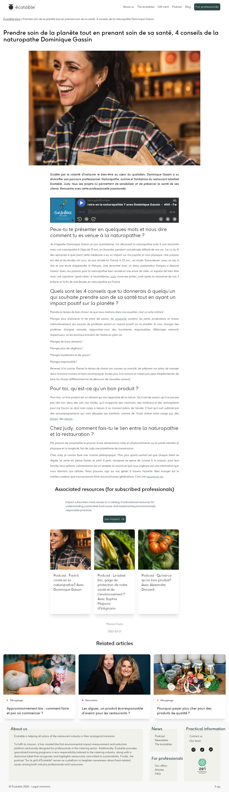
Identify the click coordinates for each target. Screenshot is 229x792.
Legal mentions (41, 786)
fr (216, 786)
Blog (188, 7)
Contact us (195, 736)
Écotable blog (11, 19)
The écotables (163, 744)
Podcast (177, 7)
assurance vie (155, 476)
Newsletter (161, 740)
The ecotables (145, 7)
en (218, 786)
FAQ (157, 774)
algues (68, 418)
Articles (159, 770)
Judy (113, 276)
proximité (120, 318)
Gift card (163, 7)
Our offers (161, 765)
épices (54, 418)
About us (128, 7)
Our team (195, 741)
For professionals (207, 7)
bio (171, 413)
